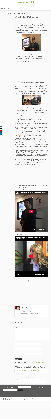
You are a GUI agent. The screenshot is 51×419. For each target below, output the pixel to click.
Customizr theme (28, 399)
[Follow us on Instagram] (19, 8)
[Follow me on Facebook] (7, 8)
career (7, 13)
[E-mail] (2, 8)
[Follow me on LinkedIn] (17, 8)
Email (16, 346)
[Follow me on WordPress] (11, 8)
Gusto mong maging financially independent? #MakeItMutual (29, 380)
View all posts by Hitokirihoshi (25, 315)
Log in (35, 389)
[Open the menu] (49, 8)
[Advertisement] (31, 71)
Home (4, 13)
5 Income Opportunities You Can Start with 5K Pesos (35, 382)
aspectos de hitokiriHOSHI (25, 2)
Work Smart (33, 151)
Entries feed (36, 391)
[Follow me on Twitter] (5, 8)
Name (16, 341)
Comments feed (36, 392)
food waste (21, 61)
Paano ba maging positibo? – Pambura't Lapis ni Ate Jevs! (29, 370)
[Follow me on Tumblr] (9, 8)
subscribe (38, 357)
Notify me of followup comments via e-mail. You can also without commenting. (31, 357)
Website (16, 351)
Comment (17, 327)
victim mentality (19, 131)
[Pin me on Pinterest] (15, 8)
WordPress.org (36, 394)
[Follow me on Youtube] (13, 8)
